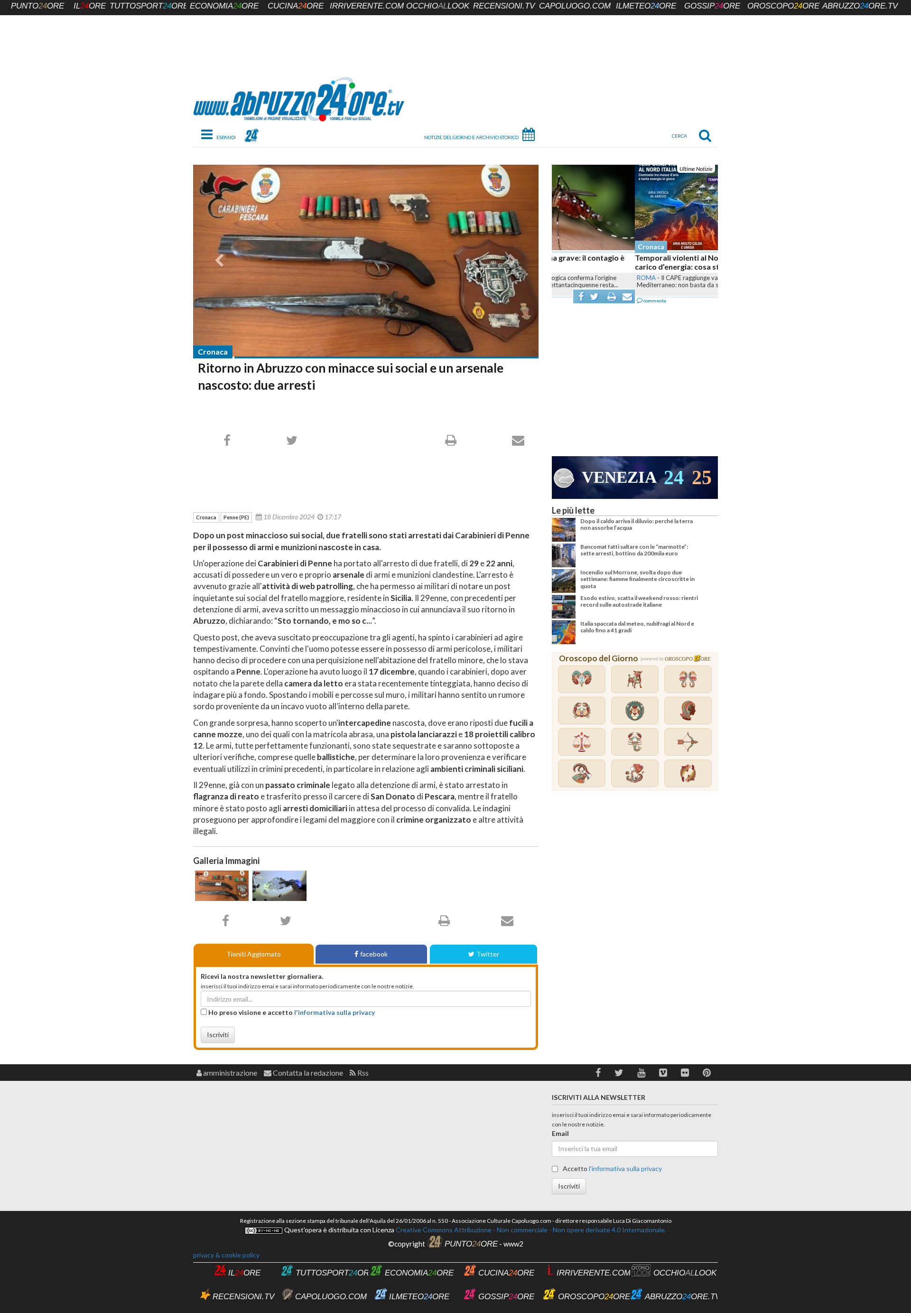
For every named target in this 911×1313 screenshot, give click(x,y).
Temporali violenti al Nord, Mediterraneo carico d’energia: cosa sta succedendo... (624, 262)
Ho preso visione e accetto (291, 1012)
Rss (362, 1072)
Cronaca (213, 351)
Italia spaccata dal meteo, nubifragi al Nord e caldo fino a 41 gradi (637, 627)
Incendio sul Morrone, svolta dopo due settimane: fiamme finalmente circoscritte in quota (637, 579)
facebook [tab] (374, 954)
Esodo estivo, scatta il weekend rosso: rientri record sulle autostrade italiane (639, 601)
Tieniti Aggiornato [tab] (253, 954)
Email (560, 1133)
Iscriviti (218, 1035)
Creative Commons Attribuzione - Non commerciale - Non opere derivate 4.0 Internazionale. (530, 1230)
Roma (563, 277)
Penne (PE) (236, 517)
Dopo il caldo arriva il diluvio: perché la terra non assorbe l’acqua (636, 524)
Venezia (619, 477)
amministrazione (229, 1072)
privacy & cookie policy (226, 1255)
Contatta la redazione (307, 1072)
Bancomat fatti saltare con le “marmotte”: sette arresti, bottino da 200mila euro (634, 550)
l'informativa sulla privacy (334, 1012)
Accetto (611, 1168)
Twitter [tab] (487, 954)
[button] (598, 1072)
